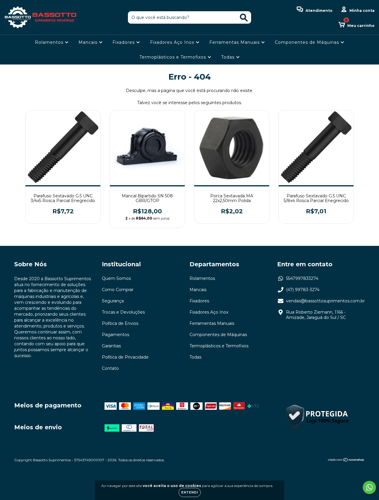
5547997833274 (302, 278)
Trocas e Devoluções (123, 312)
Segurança (113, 301)
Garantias (111, 346)
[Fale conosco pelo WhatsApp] (369, 487)
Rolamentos (50, 42)
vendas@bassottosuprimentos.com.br (325, 301)
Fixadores (124, 42)
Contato (110, 368)
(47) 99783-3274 (302, 289)
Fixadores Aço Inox (173, 42)
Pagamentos (115, 334)
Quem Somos (116, 278)
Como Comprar (118, 289)
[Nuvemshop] (346, 460)
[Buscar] (244, 18)
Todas (228, 57)
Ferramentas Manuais (235, 42)
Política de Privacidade (125, 357)
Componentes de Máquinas (308, 42)
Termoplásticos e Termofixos (173, 57)
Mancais (88, 42)
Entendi (189, 492)
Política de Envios (120, 323)
